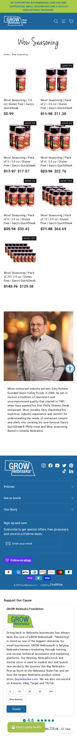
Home (7, 54)
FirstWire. (56, 584)
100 (51, 691)
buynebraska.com (26, 679)
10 (20, 691)
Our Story (10, 509)
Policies (9, 486)
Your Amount (16, 699)
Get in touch (12, 498)
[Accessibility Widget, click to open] (70, 368)
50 (40, 691)
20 (30, 691)
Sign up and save (15, 523)
